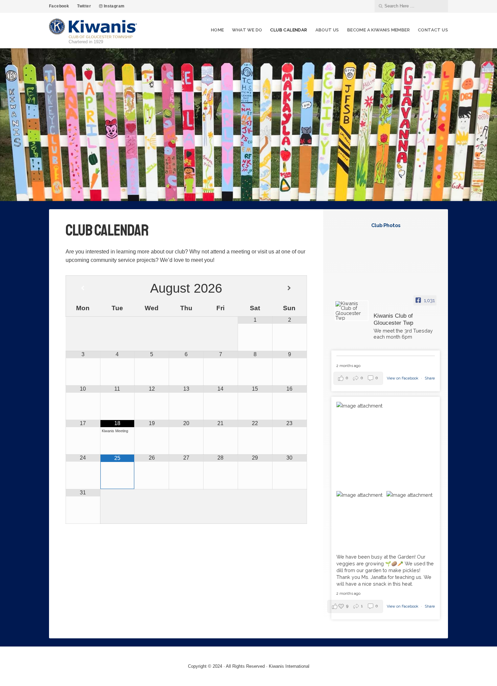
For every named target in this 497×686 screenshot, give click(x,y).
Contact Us (433, 29)
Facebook (59, 6)
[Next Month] (289, 288)
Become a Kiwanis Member (378, 29)
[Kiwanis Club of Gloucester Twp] (352, 310)
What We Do (247, 29)
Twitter (84, 6)
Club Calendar (288, 29)
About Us (327, 29)
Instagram (113, 6)
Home (217, 29)
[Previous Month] (83, 288)
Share (430, 378)
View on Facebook (403, 378)
